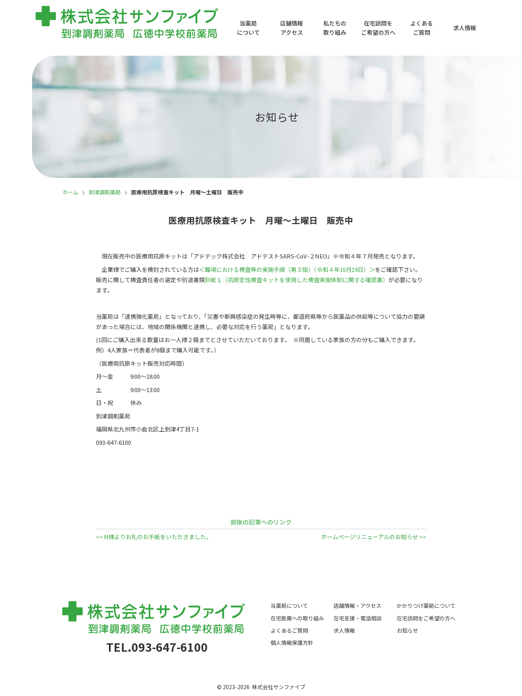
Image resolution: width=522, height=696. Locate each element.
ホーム (70, 192)
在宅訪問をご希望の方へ (378, 27)
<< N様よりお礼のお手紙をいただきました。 (154, 537)
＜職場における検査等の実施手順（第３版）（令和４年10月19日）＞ (287, 269)
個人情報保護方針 (292, 642)
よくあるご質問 (421, 27)
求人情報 (464, 28)
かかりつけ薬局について (426, 605)
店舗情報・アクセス (357, 605)
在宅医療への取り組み (297, 618)
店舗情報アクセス (291, 27)
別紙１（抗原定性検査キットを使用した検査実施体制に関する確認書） (296, 280)
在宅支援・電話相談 (358, 618)
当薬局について (248, 27)
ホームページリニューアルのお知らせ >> (373, 537)
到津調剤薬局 (105, 192)
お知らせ (407, 630)
